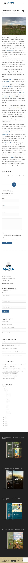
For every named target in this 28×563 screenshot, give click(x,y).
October (8, 397)
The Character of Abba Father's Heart (10, 373)
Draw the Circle (17, 368)
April (7, 409)
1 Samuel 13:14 (9, 50)
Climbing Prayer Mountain (8, 368)
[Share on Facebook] (4, 176)
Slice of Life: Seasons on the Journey (14, 355)
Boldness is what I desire (7, 324)
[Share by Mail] (24, 176)
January (8, 415)
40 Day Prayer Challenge (12, 364)
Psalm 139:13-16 (17, 107)
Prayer (14, 371)
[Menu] (24, 3)
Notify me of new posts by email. (10, 239)
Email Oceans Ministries (7, 283)
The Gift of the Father (7, 375)
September (9, 399)
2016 (6, 421)
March (7, 411)
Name (3, 198)
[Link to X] (22, 559)
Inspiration (19, 13)
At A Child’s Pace (5, 321)
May (7, 407)
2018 (6, 417)
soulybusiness (20, 371)
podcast (10, 371)
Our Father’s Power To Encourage (8, 327)
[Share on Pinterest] (16, 176)
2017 (6, 419)
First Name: (5, 292)
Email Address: (5, 305)
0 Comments (12, 13)
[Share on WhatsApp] (12, 176)
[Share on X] (8, 176)
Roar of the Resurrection (15, 342)
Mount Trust (5, 371)
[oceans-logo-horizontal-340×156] (11, 3)
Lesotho (23, 368)
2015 (6, 423)
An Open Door (5, 366)
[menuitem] (24, 3)
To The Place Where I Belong (8, 378)
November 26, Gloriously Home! (17, 351)
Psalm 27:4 (8, 131)
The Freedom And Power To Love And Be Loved (11, 330)
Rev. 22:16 (21, 92)
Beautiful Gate (12, 366)
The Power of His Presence (7, 332)
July (7, 403)
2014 (6, 425)
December (8, 393)
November (8, 395)
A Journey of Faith (21, 364)
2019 (6, 391)
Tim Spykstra (15, 375)
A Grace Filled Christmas (11, 348)
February (8, 413)
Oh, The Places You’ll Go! (13, 345)
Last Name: (5, 298)
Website (4, 212)
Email (3, 205)
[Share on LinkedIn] (20, 176)
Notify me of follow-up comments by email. (12, 235)
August (8, 401)
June (7, 405)
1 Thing (4, 364)
